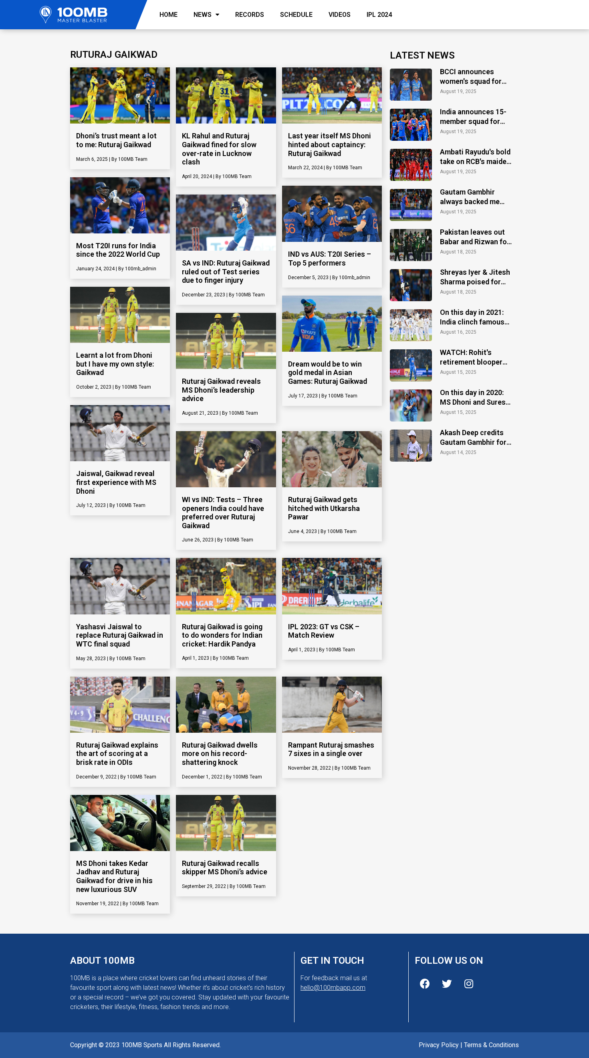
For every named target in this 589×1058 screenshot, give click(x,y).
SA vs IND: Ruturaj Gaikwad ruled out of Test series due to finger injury (226, 271)
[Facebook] (425, 983)
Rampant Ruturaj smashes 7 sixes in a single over (331, 749)
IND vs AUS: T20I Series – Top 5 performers (329, 258)
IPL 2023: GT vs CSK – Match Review (323, 631)
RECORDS (249, 14)
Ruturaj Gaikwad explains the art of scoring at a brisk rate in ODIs (117, 753)
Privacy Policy (439, 1045)
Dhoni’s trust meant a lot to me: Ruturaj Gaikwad (116, 140)
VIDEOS (340, 14)
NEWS (203, 14)
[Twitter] (447, 983)
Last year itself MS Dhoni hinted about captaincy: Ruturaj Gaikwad (329, 144)
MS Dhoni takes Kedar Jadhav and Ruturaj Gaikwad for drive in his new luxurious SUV (114, 876)
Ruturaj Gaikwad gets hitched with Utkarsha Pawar (324, 508)
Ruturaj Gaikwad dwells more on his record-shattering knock (220, 753)
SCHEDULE (296, 14)
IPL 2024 (379, 14)
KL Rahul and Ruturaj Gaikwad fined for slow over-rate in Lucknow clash (219, 149)
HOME (168, 14)
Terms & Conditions (491, 1045)
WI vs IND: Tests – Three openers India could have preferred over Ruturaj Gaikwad (223, 512)
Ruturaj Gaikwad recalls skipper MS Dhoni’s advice (224, 867)
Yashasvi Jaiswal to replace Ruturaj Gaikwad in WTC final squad (119, 635)
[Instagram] (469, 983)
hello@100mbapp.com (333, 987)
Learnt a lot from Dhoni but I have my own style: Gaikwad (115, 364)
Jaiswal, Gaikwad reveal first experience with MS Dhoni (116, 482)
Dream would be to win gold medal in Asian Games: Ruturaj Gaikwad (327, 372)
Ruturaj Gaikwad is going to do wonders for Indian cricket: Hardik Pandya (222, 635)
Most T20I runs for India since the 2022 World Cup (118, 250)
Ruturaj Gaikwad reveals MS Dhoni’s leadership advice (221, 390)
